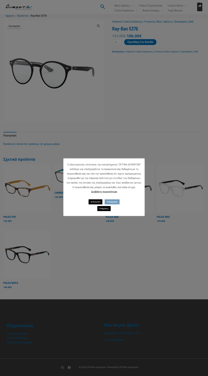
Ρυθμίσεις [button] (104, 208)
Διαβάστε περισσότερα (104, 191)
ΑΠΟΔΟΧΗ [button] (95, 202)
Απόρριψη (112, 201)
